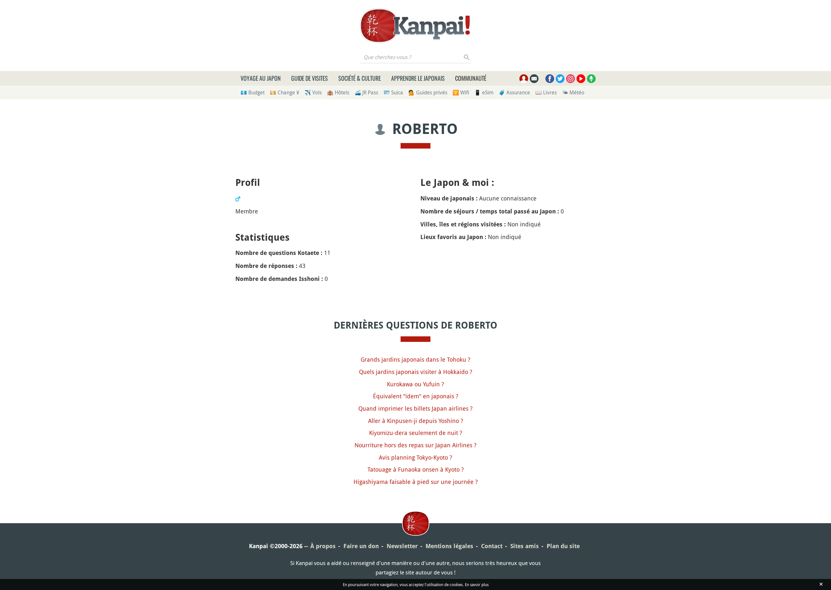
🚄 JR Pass (366, 92)
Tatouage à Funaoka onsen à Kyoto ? (415, 469)
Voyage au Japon (261, 78)
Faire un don (361, 546)
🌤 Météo (573, 92)
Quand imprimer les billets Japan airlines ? (415, 408)
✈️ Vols (313, 92)
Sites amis (524, 546)
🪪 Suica (393, 92)
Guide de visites (309, 78)
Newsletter (402, 546)
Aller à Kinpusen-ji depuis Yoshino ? (415, 421)
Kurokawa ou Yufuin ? (415, 384)
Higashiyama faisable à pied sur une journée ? (415, 482)
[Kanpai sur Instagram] (570, 78)
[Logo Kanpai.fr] (415, 25)
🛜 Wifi (461, 92)
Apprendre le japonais (418, 78)
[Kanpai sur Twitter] (560, 78)
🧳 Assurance (514, 92)
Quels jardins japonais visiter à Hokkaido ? (415, 372)
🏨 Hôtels (338, 92)
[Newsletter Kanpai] (534, 78)
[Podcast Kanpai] (591, 78)
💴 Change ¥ (284, 92)
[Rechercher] (467, 57)
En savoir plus (477, 584)
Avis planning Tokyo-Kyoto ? (415, 457)
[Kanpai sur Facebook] (549, 78)
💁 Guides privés (427, 92)
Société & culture (359, 78)
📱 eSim (483, 92)
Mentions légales (449, 546)
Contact (491, 546)
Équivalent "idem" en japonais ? (415, 396)
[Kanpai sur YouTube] (581, 78)
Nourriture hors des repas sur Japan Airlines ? (415, 445)
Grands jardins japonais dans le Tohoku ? (415, 359)
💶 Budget (253, 92)
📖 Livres (546, 92)
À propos (323, 546)
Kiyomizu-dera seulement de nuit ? (415, 433)
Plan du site (563, 546)
